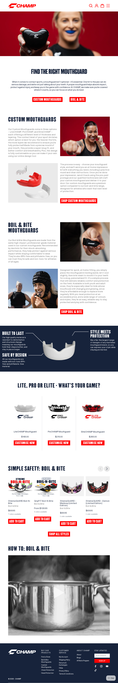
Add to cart (16, 521)
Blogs (79, 657)
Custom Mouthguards (46, 666)
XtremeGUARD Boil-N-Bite (19, 502)
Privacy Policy (64, 671)
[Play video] (59, 593)
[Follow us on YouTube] (107, 666)
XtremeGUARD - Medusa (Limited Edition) (68, 503)
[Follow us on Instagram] (101, 666)
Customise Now (25, 443)
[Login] (96, 5)
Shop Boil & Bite (71, 312)
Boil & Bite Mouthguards (46, 661)
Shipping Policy (64, 660)
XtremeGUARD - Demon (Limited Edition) (98, 502)
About (79, 654)
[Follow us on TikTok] (95, 670)
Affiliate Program (83, 660)
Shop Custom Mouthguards (78, 201)
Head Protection (47, 673)
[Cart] (102, 5)
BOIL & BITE (77, 99)
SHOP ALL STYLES (59, 534)
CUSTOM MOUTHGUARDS (47, 99)
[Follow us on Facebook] (95, 666)
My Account (63, 657)
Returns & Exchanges (63, 664)
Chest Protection (47, 670)
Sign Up (102, 661)
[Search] (91, 5)
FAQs (61, 668)
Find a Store (45, 657)
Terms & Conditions (66, 674)
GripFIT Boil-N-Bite (43, 501)
